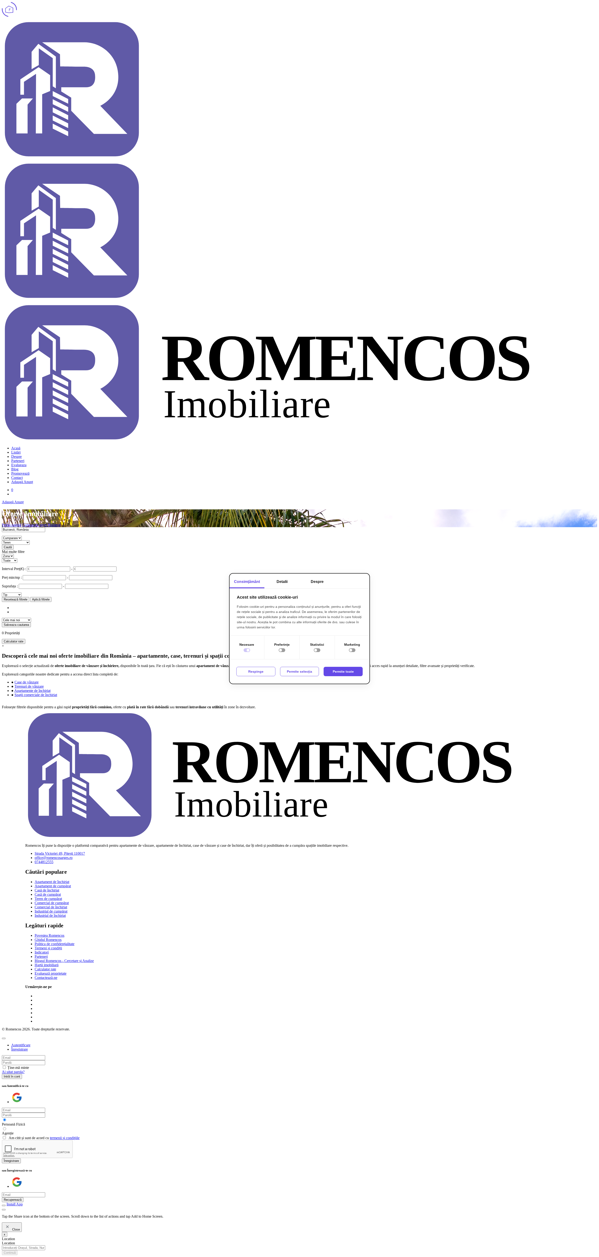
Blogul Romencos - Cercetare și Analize (64, 961)
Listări (16, 452)
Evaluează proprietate (50, 973)
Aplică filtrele (41, 599)
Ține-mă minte (18, 1068)
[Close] (4, 1038)
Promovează (20, 473)
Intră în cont (12, 1076)
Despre (16, 457)
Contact (17, 478)
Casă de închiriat (47, 890)
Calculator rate (13, 641)
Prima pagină (11, 525)
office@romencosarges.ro (54, 858)
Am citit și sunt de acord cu (44, 1138)
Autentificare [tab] (20, 1045)
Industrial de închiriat (50, 916)
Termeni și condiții (48, 948)
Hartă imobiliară (46, 965)
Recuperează (13, 1199)
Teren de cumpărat (48, 899)
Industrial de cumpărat (51, 911)
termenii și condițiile (65, 1138)
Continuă (10, 1252)
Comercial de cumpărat (52, 903)
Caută (8, 547)
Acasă (15, 448)
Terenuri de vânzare (29, 686)
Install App (15, 1204)
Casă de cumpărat (48, 894)
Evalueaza (18, 465)
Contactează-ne (46, 978)
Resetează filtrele (15, 599)
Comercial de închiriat (51, 907)
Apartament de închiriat (52, 882)
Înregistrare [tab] (19, 1049)
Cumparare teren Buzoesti (41, 525)
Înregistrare (11, 1161)
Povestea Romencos (49, 935)
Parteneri (17, 461)
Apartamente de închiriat (32, 691)
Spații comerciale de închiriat (36, 695)
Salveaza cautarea (16, 625)
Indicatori (42, 952)
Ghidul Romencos (48, 940)
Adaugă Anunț (22, 482)
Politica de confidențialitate (54, 944)
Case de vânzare (27, 682)
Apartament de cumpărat (53, 886)
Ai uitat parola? (13, 1072)
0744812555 (44, 862)
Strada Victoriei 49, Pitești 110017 (60, 853)
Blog (14, 469)
